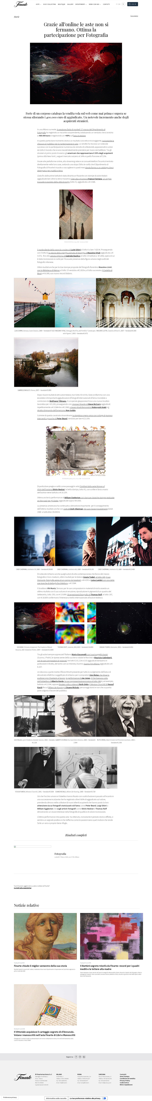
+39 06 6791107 (86, 1078)
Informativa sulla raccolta (56, 1098)
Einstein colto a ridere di (74, 684)
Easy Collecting (49, 4)
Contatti (106, 4)
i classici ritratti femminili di (88, 407)
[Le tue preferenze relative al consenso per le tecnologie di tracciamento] (10, 1097)
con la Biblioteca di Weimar (48, 270)
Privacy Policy (125, 1080)
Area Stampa (124, 1076)
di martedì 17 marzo (80, 129)
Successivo (134, 16)
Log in (133, 4)
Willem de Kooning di (63, 687)
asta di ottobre (79, 135)
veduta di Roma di (65, 256)
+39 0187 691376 (107, 1078)
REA (36, 1083)
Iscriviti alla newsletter (22, 888)
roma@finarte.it (85, 1083)
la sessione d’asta (64, 129)
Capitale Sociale (39, 1085)
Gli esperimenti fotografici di (84, 594)
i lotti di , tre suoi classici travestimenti (85, 509)
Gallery (70, 4)
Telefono (58, 1078)
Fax (57, 1080)
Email (57, 1083)
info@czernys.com (106, 1083)
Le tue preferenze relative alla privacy (85, 1098)
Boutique (61, 4)
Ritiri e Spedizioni (126, 1085)
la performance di (78, 678)
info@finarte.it (63, 1083)
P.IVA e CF (37, 1080)
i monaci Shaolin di (86, 404)
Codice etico (124, 1083)
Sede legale (38, 1076)
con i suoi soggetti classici (90, 654)
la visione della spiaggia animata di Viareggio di (74, 252)
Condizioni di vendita (127, 1078)
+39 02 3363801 (65, 1078)
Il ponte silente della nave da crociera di (59, 249)
